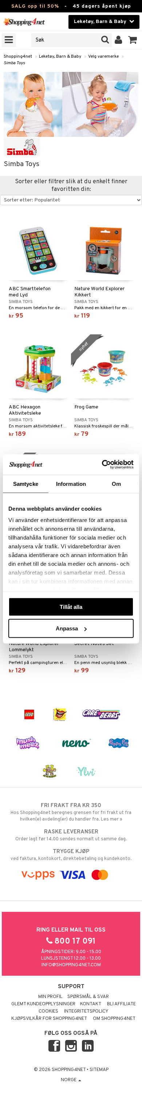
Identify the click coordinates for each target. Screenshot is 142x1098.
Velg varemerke (103, 56)
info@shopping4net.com (71, 965)
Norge (69, 1080)
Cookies (48, 1011)
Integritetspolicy (86, 1011)
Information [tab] (71, 483)
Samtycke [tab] (25, 483)
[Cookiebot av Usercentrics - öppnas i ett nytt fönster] (102, 464)
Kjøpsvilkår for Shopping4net (49, 1019)
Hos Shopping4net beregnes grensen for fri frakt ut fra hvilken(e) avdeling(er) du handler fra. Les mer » (71, 812)
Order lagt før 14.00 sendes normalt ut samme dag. (71, 835)
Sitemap (99, 1070)
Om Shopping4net (114, 1019)
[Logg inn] (118, 40)
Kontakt (90, 1004)
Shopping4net (18, 56)
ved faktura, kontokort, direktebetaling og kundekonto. (71, 855)
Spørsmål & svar (88, 997)
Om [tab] (116, 483)
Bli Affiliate (121, 1004)
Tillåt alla (71, 606)
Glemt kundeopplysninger (43, 1004)
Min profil (50, 997)
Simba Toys (14, 63)
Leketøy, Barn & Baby (60, 56)
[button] (132, 40)
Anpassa (67, 628)
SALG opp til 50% (35, 6)
